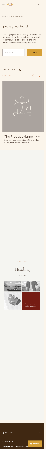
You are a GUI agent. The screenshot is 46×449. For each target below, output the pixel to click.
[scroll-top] (38, 443)
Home (5, 17)
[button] (39, 4)
